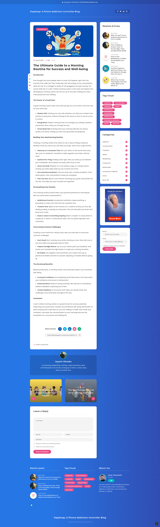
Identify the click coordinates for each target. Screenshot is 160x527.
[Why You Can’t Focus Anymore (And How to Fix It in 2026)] (105, 35)
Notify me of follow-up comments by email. (48, 443)
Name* (104, 231)
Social (106, 123)
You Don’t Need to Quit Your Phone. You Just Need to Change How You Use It (118, 71)
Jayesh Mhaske (63, 361)
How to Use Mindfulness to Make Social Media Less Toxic (118, 59)
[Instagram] (126, 11)
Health (117, 106)
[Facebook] (117, 11)
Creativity (107, 106)
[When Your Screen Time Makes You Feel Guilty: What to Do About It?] (105, 80)
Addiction (107, 103)
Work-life (116, 123)
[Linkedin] (123, 11)
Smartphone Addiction (111, 120)
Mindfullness (108, 110)
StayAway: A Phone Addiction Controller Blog (55, 11)
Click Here (67, 2)
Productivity (42, 29)
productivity (44, 344)
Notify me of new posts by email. (45, 447)
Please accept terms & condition (114, 246)
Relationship (108, 116)
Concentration (120, 103)
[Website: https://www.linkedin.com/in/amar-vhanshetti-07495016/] (111, 480)
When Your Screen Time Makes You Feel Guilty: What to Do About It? (118, 83)
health (38, 344)
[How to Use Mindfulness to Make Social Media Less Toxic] (105, 56)
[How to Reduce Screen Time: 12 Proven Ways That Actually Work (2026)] (105, 45)
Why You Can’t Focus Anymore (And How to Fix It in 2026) (119, 37)
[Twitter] (120, 11)
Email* (104, 238)
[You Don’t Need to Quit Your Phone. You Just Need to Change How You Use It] (105, 68)
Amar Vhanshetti (115, 475)
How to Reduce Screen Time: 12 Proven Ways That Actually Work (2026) (118, 48)
